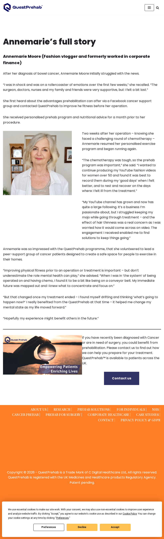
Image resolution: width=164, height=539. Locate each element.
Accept (115, 527)
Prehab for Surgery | (64, 414)
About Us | (39, 409)
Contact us (121, 378)
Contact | (106, 420)
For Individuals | (131, 409)
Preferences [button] (62, 518)
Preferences (48, 527)
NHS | (156, 409)
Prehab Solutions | (94, 409)
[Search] (157, 7)
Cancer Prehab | (26, 414)
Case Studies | (148, 414)
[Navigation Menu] (149, 7)
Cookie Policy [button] (130, 513)
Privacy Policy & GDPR (140, 420)
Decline (82, 527)
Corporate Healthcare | (109, 414)
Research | (63, 409)
